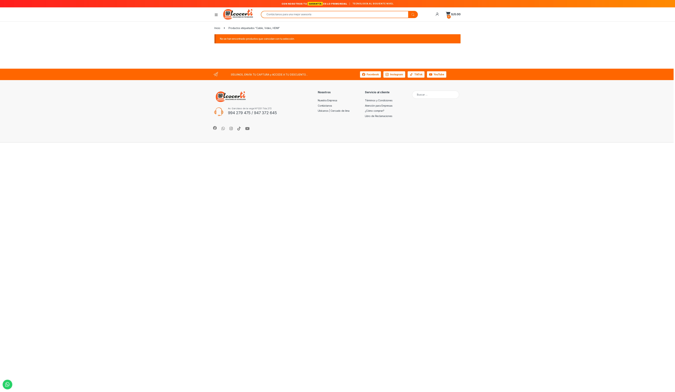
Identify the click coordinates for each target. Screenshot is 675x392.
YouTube (439, 74)
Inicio (217, 28)
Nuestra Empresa (327, 100)
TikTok (418, 74)
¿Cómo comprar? (374, 110)
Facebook (373, 74)
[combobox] (334, 14)
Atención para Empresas (379, 105)
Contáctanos (325, 105)
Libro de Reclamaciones (378, 116)
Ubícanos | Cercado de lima (333, 110)
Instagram (396, 74)
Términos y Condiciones (379, 100)
